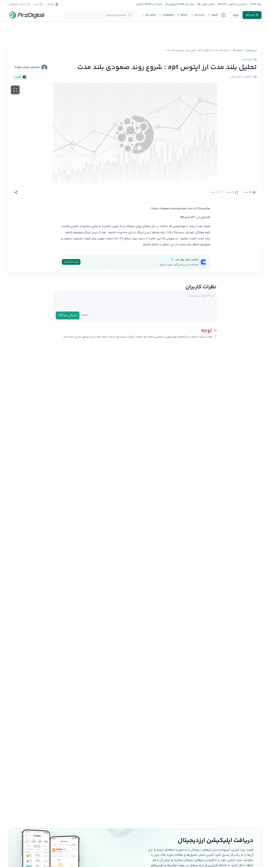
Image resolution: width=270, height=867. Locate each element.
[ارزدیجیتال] (26, 15)
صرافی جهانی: (207, 4)
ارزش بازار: (189, 4)
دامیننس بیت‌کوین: (236, 4)
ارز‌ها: (259, 4)
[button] (135, 134)
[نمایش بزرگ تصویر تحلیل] (15, 89)
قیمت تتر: (156, 4)
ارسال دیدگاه (67, 315)
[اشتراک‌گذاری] (16, 192)
